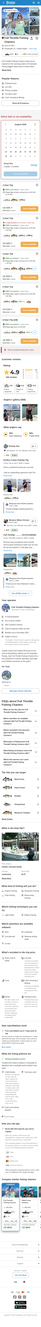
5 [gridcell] (34, 156)
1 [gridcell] (15, 156)
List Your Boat (20, 1275)
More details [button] (6, 1047)
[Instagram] (24, 1297)
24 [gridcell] (11, 152)
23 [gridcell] (6, 152)
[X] (19, 1297)
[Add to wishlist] (36, 38)
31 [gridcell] (11, 156)
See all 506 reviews (19, 593)
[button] (20, 165)
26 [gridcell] (20, 152)
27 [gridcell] (25, 152)
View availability (29, 209)
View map (33, 49)
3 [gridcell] (25, 156)
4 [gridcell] (30, 156)
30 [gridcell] (6, 156)
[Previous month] (35, 124)
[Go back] (3, 2)
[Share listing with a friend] (31, 38)
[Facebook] (14, 1297)
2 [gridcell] (20, 156)
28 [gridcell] (30, 152)
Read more (7, 476)
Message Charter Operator (20, 691)
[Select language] (24, 1282)
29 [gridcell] (35, 152)
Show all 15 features (20, 103)
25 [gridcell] (16, 152)
